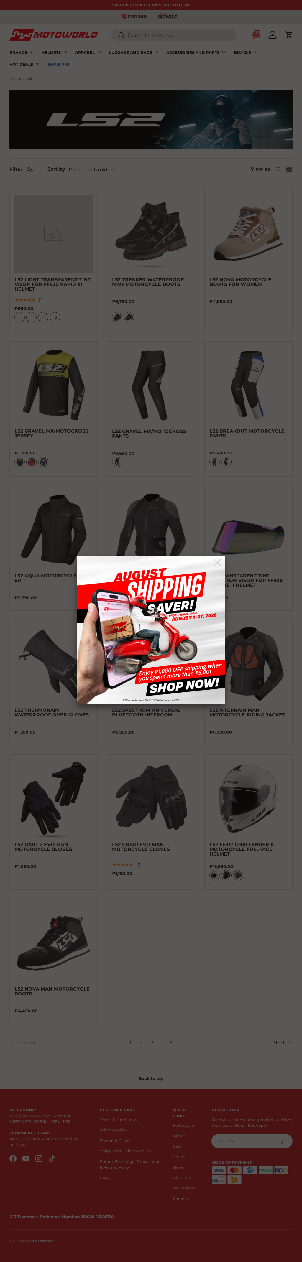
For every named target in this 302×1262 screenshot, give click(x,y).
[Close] (218, 562)
